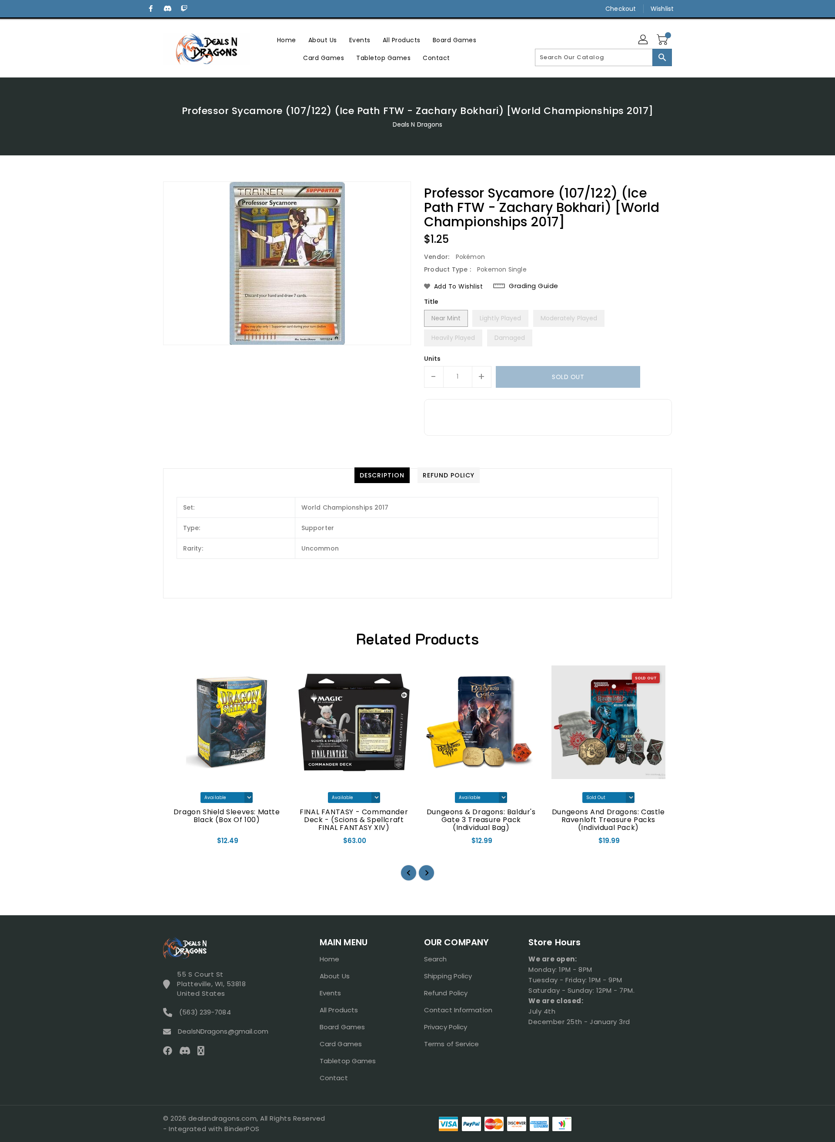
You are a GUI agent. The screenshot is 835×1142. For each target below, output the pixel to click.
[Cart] (663, 40)
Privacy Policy (445, 1026)
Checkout (620, 8)
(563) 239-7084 (204, 1012)
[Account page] (643, 40)
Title (431, 301)
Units (432, 359)
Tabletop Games (348, 1060)
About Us (335, 976)
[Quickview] (177, 843)
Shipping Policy (448, 976)
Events (330, 993)
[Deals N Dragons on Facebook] (150, 8)
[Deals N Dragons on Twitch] (183, 8)
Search (435, 959)
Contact (334, 1077)
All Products (339, 1009)
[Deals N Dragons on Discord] (167, 8)
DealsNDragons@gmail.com (223, 1031)
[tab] (382, 475)
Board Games (342, 1026)
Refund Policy (446, 993)
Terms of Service (451, 1043)
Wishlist (662, 8)
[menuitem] (286, 40)
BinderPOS (242, 1128)
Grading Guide (533, 286)
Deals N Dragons (418, 124)
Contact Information (458, 1009)
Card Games (341, 1043)
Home (329, 959)
